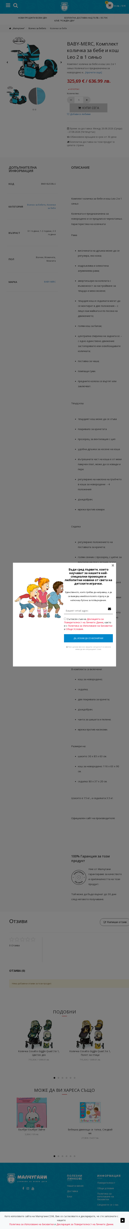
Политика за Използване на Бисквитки (90, 625)
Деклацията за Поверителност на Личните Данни (84, 620)
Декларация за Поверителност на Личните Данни (84, 1224)
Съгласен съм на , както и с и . (88, 624)
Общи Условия (74, 629)
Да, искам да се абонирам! (88, 638)
